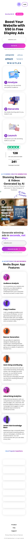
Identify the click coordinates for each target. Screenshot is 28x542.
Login (24, 4)
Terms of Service (18, 535)
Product (14, 525)
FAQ (14, 528)
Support (14, 531)
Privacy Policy (9, 535)
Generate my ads (13, 249)
